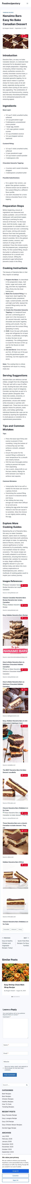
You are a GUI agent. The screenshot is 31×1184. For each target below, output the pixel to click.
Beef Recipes (6, 1094)
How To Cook (6, 1104)
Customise (15, 1175)
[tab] (13, 996)
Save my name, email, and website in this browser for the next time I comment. (16, 1068)
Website (6, 1062)
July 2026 (5, 1136)
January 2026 (7, 1141)
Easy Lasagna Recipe (9, 1118)
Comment (7, 1017)
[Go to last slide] (4, 979)
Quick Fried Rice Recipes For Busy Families (23, 941)
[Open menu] (27, 3)
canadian (6, 929)
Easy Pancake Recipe (9, 1115)
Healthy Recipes (7, 1101)
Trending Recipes (8, 12)
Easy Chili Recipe (8, 1121)
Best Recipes (6, 1096)
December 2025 (7, 1144)
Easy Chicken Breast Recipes (12, 1125)
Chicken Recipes (7, 1099)
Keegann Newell (8, 28)
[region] (15, 1169)
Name (6, 1045)
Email (6, 1053)
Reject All (15, 1180)
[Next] (26, 979)
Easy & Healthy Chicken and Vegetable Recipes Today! (7, 943)
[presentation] (15, 972)
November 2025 (7, 1147)
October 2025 (7, 1149)
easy (20, 929)
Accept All (15, 1171)
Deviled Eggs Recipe (9, 1128)
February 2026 (7, 1139)
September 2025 (8, 1152)
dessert (14, 929)
